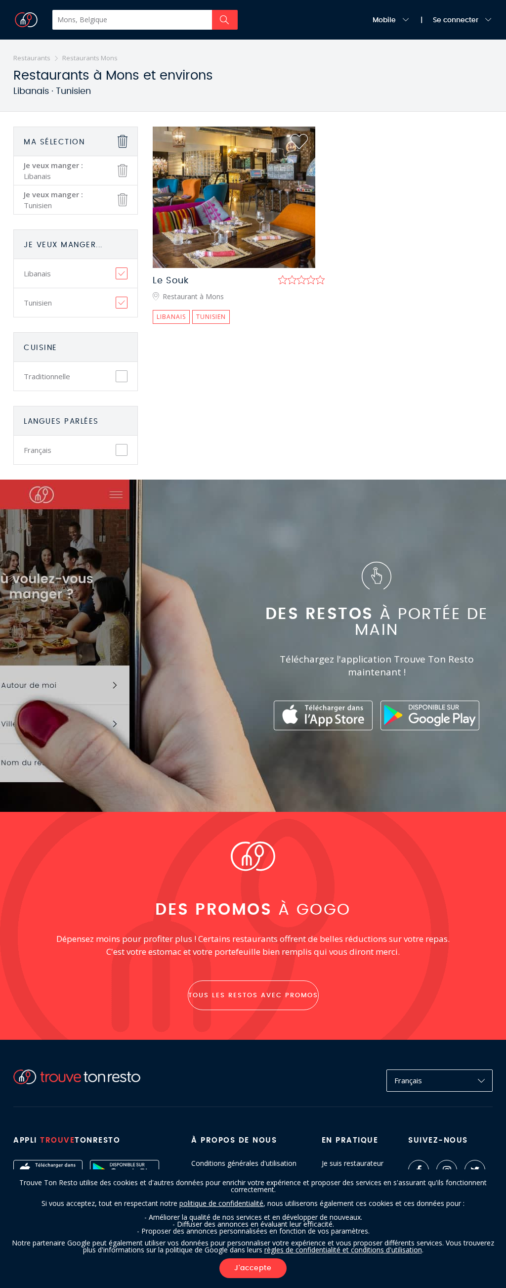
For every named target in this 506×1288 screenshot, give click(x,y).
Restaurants (31, 57)
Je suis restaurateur (352, 1163)
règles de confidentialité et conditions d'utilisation (343, 1249)
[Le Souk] (234, 197)
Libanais (37, 273)
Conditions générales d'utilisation (243, 1163)
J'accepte (253, 1268)
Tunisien (38, 303)
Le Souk (171, 280)
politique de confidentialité (221, 1203)
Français (37, 450)
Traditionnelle (47, 376)
